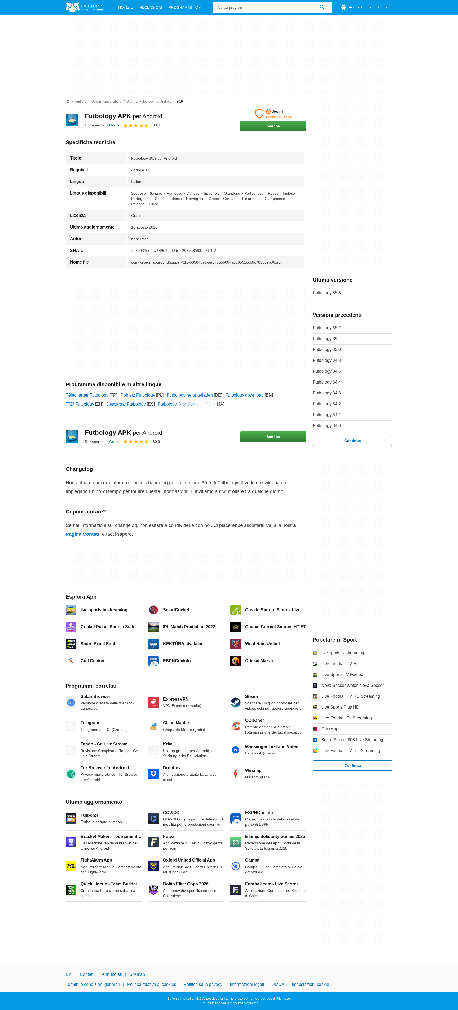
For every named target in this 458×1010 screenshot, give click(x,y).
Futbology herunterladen (190, 395)
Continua (352, 440)
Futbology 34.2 (327, 404)
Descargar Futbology (126, 404)
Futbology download (244, 395)
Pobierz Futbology (138, 395)
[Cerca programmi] (322, 7)
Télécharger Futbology (87, 395)
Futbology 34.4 (327, 382)
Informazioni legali (247, 984)
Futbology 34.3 (327, 393)
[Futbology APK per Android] (72, 120)
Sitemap (137, 974)
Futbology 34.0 (327, 425)
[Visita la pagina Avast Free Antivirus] (273, 113)
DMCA (278, 984)
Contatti (87, 974)
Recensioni (150, 7)
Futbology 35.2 (327, 328)
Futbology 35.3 (327, 293)
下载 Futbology (80, 404)
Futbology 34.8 (327, 360)
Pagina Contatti (83, 534)
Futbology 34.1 (327, 414)
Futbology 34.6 (327, 371)
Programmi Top (185, 7)
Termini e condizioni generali (93, 984)
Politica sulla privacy (203, 984)
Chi (69, 974)
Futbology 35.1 (327, 338)
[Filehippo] (85, 7)
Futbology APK (123, 116)
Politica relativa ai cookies (151, 984)
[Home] (68, 101)
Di (95, 125)
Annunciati (112, 974)
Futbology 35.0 (327, 349)
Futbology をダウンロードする (187, 404)
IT (379, 7)
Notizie (125, 7)
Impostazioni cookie (310, 984)
